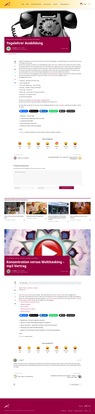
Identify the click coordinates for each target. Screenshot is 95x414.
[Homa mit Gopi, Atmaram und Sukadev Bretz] (14, 208)
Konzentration (24, 295)
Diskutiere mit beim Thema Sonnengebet (30, 126)
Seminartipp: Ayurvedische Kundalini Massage (31, 327)
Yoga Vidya (23, 73)
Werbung (43, 132)
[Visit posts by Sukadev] (8, 271)
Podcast (17, 258)
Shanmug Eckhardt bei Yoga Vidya (34, 216)
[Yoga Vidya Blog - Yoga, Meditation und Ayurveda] (7, 4)
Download (35, 288)
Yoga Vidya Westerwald (25, 300)
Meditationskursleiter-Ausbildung (27, 309)
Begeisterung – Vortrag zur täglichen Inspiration (32, 320)
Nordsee (29, 39)
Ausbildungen (10, 39)
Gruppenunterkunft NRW (26, 121)
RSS (24, 289)
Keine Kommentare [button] (75, 384)
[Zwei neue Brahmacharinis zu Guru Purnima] (80, 208)
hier (56, 101)
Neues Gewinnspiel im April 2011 (28, 123)
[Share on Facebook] (15, 66)
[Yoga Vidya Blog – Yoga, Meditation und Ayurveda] (6, 406)
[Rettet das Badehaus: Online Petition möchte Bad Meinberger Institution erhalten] (58, 208)
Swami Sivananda (54, 75)
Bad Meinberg (19, 39)
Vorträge (28, 258)
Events (25, 39)
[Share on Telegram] (15, 76)
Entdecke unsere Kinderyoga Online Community (32, 118)
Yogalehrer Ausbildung (56, 132)
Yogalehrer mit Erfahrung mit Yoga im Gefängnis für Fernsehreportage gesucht (40, 330)
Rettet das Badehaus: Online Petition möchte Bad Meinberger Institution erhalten (57, 217)
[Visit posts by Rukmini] (8, 48)
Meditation (74, 298)
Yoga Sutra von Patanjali (51, 298)
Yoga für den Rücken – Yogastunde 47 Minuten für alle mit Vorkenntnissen (38, 325)
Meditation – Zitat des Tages (27, 116)
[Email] (15, 79)
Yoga (56, 64)
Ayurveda (26, 306)
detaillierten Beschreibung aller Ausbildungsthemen (38, 100)
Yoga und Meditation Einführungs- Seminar (30, 302)
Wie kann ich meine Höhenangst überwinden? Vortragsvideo (35, 322)
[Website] (81, 360)
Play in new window (27, 288)
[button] (82, 4)
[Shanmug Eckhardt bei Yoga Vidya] (36, 208)
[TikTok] (90, 406)
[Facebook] (84, 406)
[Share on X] (15, 69)
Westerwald (36, 39)
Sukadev (22, 258)
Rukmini (15, 47)
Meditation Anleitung (25, 311)
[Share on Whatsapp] (15, 72)
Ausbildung (26, 132)
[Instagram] (88, 406)
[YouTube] (86, 406)
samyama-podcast (28, 336)
